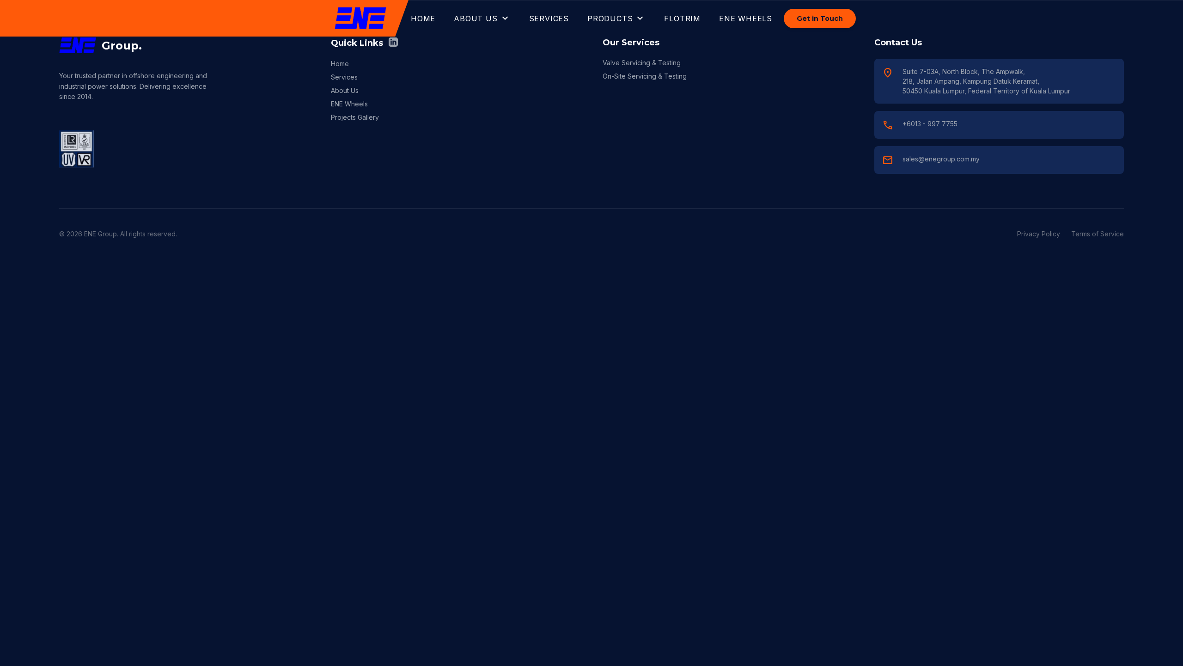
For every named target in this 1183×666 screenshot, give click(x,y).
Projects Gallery (355, 117)
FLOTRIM (682, 18)
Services (344, 77)
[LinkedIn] (393, 43)
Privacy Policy (1038, 234)
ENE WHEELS (745, 18)
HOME (423, 18)
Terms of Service (1097, 234)
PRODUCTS (616, 18)
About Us (345, 90)
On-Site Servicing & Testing (645, 76)
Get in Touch (820, 18)
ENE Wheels (349, 104)
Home (340, 64)
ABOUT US (482, 18)
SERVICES (549, 18)
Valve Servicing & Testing (642, 63)
